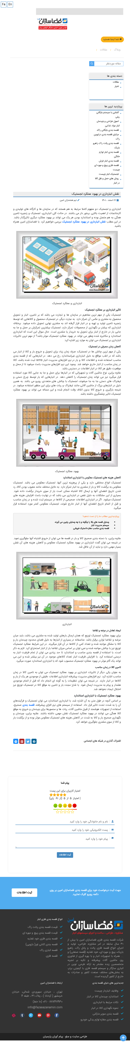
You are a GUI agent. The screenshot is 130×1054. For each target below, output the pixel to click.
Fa (3, 4)
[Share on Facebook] (34, 741)
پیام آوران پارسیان (53, 1036)
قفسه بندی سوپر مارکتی (105, 1014)
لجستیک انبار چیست (109, 174)
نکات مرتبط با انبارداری (105, 1002)
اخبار (117, 86)
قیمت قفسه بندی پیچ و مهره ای (40, 933)
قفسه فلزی (51, 956)
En (10, 4)
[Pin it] (21, 741)
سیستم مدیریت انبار (100, 525)
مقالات (116, 82)
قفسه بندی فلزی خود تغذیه (42, 939)
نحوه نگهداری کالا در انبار (104, 1008)
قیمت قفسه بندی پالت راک (42, 927)
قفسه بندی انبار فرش (109, 161)
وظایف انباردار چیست (106, 991)
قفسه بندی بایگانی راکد (108, 130)
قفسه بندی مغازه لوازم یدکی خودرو (99, 1020)
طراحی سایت (79, 1036)
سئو (66, 1036)
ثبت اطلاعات (65, 855)
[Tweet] (27, 741)
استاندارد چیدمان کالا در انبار (102, 997)
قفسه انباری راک (48, 950)
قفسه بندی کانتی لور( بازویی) (41, 945)
